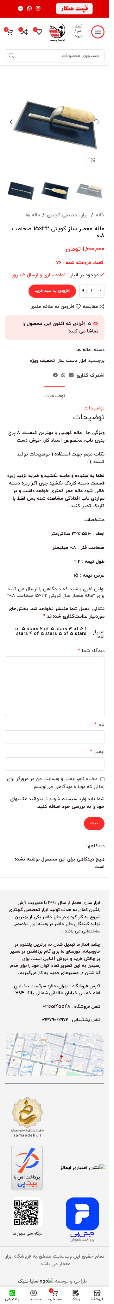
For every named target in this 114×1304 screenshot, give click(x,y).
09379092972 (55, 1020)
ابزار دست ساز (72, 360)
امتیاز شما (98, 634)
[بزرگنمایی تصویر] (93, 159)
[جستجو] (11, 55)
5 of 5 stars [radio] (72, 634)
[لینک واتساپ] (29, 8)
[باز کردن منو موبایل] (98, 32)
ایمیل (97, 751)
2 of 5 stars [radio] (53, 629)
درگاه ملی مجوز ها (27, 1233)
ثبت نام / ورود (78, 31)
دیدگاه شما (91, 650)
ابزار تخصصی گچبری (68, 215)
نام (99, 724)
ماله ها (33, 215)
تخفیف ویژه (42, 360)
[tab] (54, 395)
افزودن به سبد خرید (52, 291)
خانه (100, 215)
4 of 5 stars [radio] (43, 634)
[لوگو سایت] (57, 31)
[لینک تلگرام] (20, 8)
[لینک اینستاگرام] (38, 8)
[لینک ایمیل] (71, 375)
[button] (98, 121)
